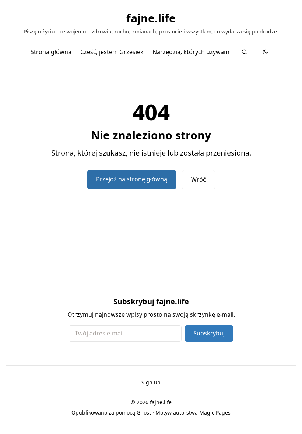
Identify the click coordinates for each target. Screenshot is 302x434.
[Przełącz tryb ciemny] (265, 52)
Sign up (151, 382)
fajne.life (151, 18)
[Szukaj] (244, 52)
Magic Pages (215, 412)
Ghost (144, 412)
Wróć (198, 179)
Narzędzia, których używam (190, 52)
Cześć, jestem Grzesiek (112, 52)
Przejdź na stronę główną (131, 179)
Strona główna (51, 52)
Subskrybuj (209, 333)
